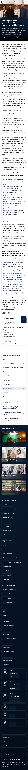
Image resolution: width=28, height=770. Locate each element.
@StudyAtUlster (13, 673)
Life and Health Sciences (9, 475)
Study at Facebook (14, 684)
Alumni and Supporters (7, 625)
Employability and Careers (8, 638)
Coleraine (4, 549)
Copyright (5, 741)
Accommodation (6, 566)
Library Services (6, 574)
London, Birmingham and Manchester (12, 562)
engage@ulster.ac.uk (7, 309)
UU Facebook (13, 688)
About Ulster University (8, 589)
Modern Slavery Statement (9, 754)
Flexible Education (6, 646)
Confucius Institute (6, 629)
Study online (5, 526)
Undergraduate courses (8, 508)
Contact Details (6, 594)
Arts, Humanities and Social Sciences (12, 443)
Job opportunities (7, 598)
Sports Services (5, 570)
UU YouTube (12, 700)
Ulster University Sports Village (10, 558)
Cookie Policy (6, 745)
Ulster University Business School (11, 492)
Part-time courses (6, 517)
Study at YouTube (14, 696)
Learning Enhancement (7, 651)
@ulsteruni (12, 723)
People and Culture (6, 655)
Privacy (4, 733)
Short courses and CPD (7, 521)
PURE (4, 535)
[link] (14, 438)
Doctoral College (6, 530)
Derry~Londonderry (7, 553)
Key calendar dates (7, 602)
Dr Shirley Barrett (8, 318)
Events (3, 615)
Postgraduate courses (7, 513)
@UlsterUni (12, 676)
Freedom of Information (9, 750)
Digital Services (5, 633)
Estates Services (6, 579)
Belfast (3, 544)
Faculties (5, 607)
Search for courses (7, 505)
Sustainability (5, 664)
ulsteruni (11, 716)
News (3, 610)
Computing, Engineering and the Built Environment (9, 460)
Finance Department (7, 642)
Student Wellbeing (6, 659)
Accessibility (6, 737)
